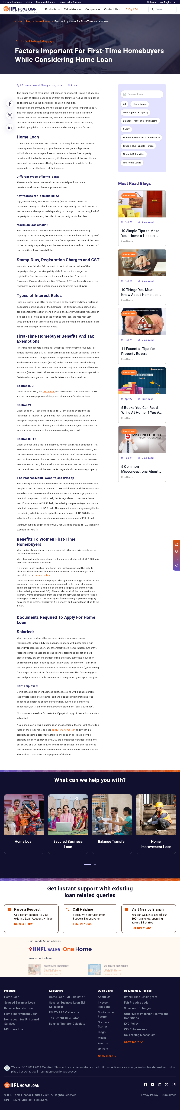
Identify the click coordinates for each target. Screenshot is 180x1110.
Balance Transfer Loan (19, 1008)
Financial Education (133, 154)
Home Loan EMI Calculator (67, 997)
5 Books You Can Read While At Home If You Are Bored (142, 410)
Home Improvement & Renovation (141, 137)
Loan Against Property (135, 112)
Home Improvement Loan (20, 1014)
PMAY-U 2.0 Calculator (64, 1012)
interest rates (42, 575)
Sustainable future (45, 2)
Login (153, 2)
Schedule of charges (137, 1008)
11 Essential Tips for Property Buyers (138, 351)
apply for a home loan (63, 729)
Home (18, 21)
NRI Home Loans (132, 162)
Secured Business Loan (19, 1002)
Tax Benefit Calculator (64, 1018)
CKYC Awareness (135, 1029)
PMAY (126, 129)
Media (29, 2)
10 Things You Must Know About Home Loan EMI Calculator (141, 292)
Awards (103, 1043)
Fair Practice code (136, 1002)
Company (91, 9)
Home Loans (139, 104)
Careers (103, 1049)
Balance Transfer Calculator (67, 1023)
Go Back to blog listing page (37, 41)
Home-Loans (43, 21)
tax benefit (49, 391)
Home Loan (11, 997)
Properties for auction (70, 2)
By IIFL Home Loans (28, 85)
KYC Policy (131, 1023)
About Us (104, 997)
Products (51, 9)
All (124, 104)
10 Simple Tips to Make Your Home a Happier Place (140, 233)
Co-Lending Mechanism (139, 1035)
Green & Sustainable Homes (138, 146)
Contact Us (111, 9)
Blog (28, 21)
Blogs (102, 1032)
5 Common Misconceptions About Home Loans (140, 468)
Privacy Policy (149, 1095)
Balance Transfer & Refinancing (140, 120)
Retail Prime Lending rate (140, 997)
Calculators (71, 9)
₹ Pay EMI (132, 9)
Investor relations (13, 2)
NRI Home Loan (14, 1029)
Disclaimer (169, 1095)
